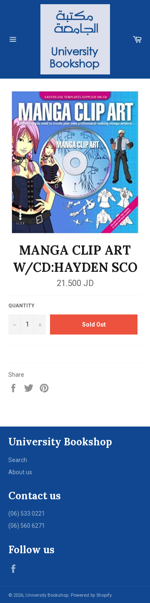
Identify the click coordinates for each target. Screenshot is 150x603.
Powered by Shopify (91, 595)
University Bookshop (46, 595)
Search (17, 460)
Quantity (21, 306)
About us (20, 472)
